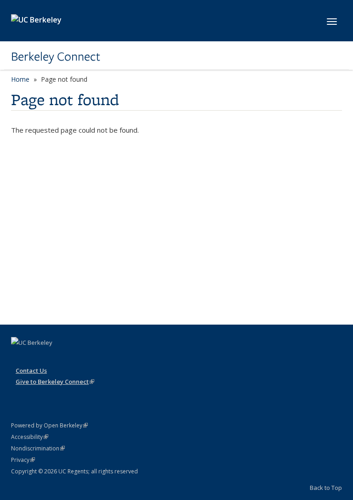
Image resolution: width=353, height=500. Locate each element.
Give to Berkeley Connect (55, 381)
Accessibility (29, 437)
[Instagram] (19, 358)
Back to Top (326, 487)
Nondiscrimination (38, 448)
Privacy (23, 460)
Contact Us (31, 370)
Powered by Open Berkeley (49, 425)
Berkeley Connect (55, 56)
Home (20, 79)
